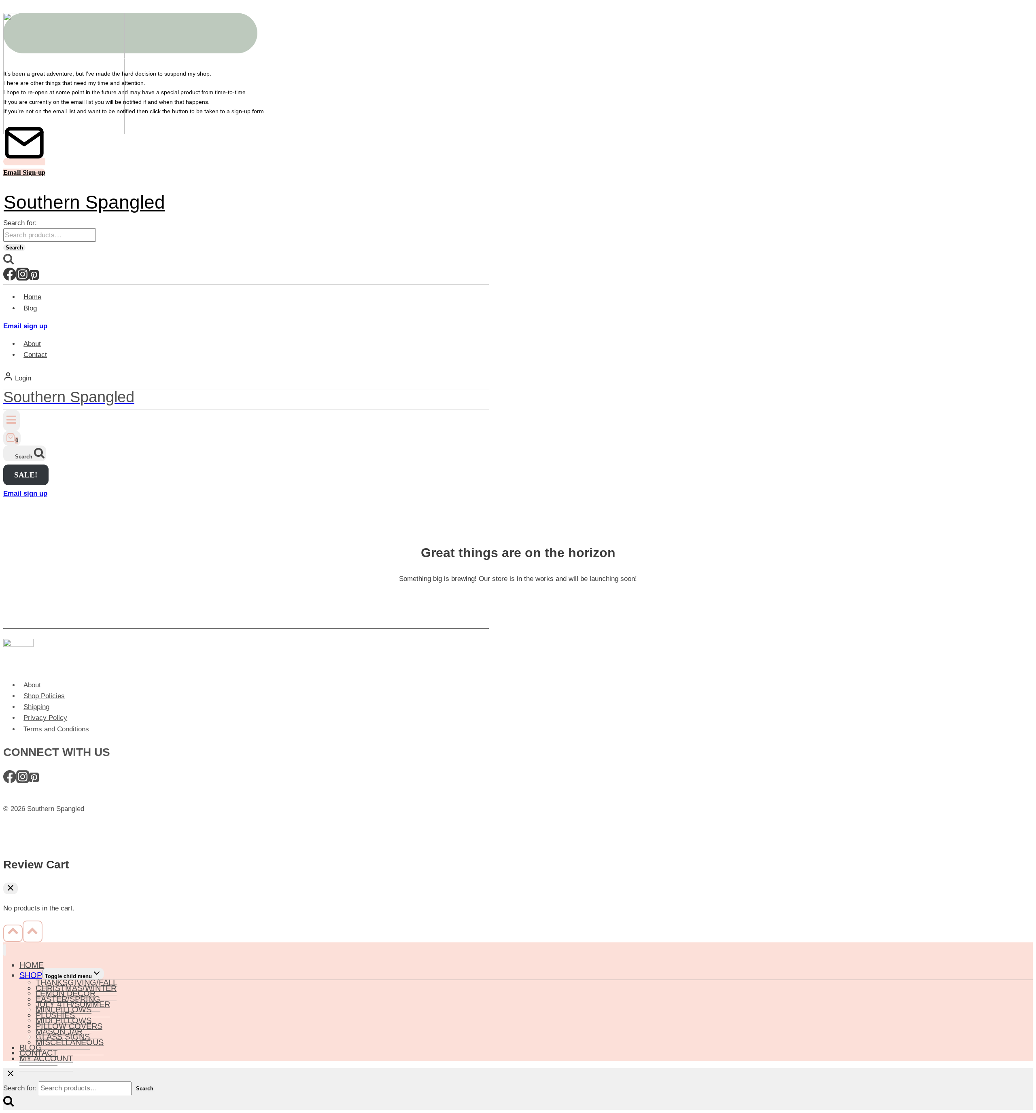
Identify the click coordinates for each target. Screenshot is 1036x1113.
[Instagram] (22, 277)
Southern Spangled (84, 202)
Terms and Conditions (56, 729)
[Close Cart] (10, 888)
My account (46, 1058)
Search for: (20, 223)
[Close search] (10, 1074)
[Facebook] (9, 277)
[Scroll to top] (13, 933)
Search (14, 248)
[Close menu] (4, 950)
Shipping (36, 707)
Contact (35, 355)
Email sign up (25, 326)
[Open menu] (11, 420)
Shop (30, 975)
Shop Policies (44, 696)
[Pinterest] (34, 277)
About (32, 344)
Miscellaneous (70, 1042)
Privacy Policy (45, 718)
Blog (30, 308)
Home (32, 297)
